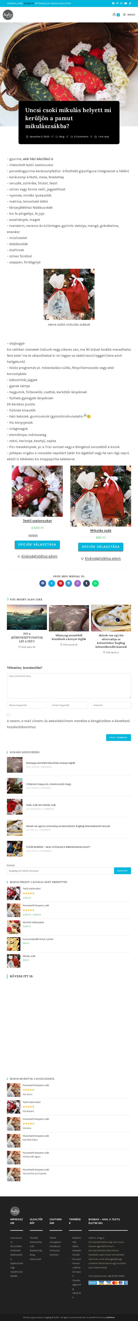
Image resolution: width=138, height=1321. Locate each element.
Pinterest (54, 1250)
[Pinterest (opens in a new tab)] (117, 3)
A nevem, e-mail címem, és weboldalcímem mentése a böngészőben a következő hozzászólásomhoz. (68, 724)
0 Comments (81, 136)
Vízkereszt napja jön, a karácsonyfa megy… (49, 784)
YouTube (53, 1254)
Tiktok (52, 1237)
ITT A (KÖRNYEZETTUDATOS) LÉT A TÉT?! (27, 637)
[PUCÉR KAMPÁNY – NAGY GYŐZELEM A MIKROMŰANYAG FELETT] (15, 849)
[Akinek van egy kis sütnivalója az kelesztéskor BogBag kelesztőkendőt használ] (15, 827)
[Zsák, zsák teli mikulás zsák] (15, 807)
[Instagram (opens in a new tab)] (121, 3)
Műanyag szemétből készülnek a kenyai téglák (69, 637)
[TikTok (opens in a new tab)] (129, 3)
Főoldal (34, 1237)
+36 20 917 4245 (115, 1276)
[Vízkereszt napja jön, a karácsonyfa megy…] (15, 786)
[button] (37, 556)
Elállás (14, 1276)
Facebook (54, 1246)
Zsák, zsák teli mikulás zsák (41, 805)
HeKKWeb (110, 1317)
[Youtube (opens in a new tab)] (125, 3)
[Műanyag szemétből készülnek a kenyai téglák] (15, 765)
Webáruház (36, 1250)
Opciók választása (37, 544)
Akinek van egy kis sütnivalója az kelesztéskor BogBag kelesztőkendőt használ (111, 641)
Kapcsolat (35, 1259)
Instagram (55, 1242)
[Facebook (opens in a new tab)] (113, 3)
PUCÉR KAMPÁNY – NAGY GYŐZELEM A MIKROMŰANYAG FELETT (58, 847)
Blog (61, 136)
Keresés (11, 865)
